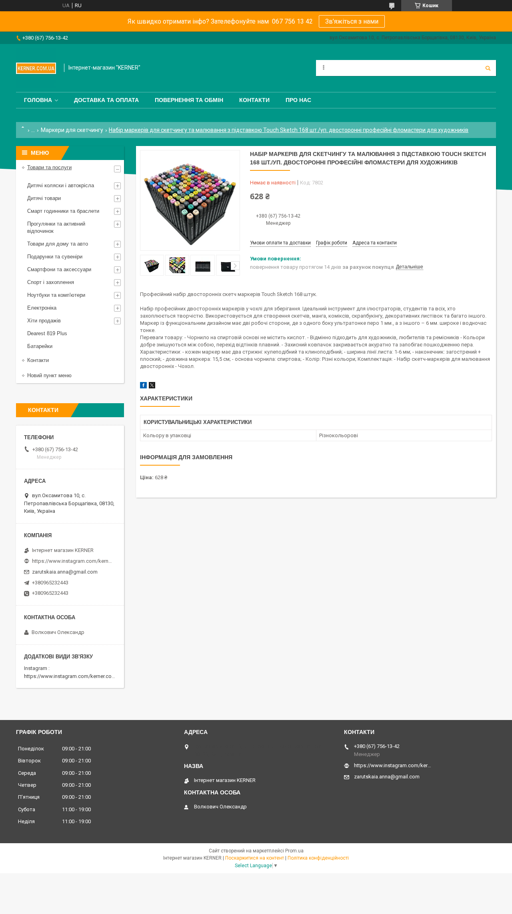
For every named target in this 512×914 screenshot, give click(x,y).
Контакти (254, 100)
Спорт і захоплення (50, 282)
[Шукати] (488, 68)
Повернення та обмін (189, 100)
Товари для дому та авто (57, 244)
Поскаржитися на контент (254, 858)
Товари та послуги (49, 167)
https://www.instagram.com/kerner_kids (72, 561)
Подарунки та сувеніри (54, 257)
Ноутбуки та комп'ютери (56, 295)
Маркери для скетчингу (72, 130)
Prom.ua (294, 851)
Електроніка (41, 308)
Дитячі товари (44, 198)
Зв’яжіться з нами (351, 21)
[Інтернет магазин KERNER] (36, 68)
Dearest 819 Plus (47, 333)
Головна (38, 100)
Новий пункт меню (49, 375)
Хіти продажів (44, 321)
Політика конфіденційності (318, 858)
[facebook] (143, 387)
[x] (152, 387)
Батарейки (39, 346)
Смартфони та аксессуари (59, 269)
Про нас (298, 100)
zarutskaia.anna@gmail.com (65, 572)
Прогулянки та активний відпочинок (56, 227)
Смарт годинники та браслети (63, 211)
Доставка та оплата (106, 100)
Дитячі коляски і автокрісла (60, 185)
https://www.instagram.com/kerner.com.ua (73, 676)
